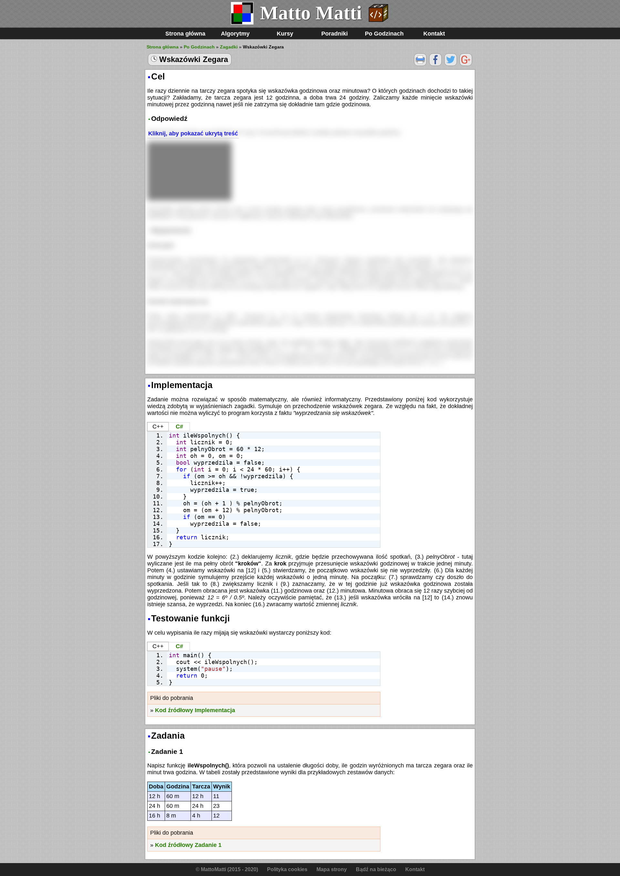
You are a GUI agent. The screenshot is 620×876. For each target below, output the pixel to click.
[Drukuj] (420, 64)
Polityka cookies (287, 869)
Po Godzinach (384, 33)
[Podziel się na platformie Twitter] (450, 64)
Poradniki (334, 33)
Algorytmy (235, 33)
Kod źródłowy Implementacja (195, 710)
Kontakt (434, 33)
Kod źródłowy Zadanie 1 (188, 845)
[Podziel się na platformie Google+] (465, 64)
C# (179, 426)
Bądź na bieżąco (376, 869)
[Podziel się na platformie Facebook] (435, 64)
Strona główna (185, 33)
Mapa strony (331, 869)
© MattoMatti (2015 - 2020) (227, 869)
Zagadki (229, 46)
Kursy (285, 33)
